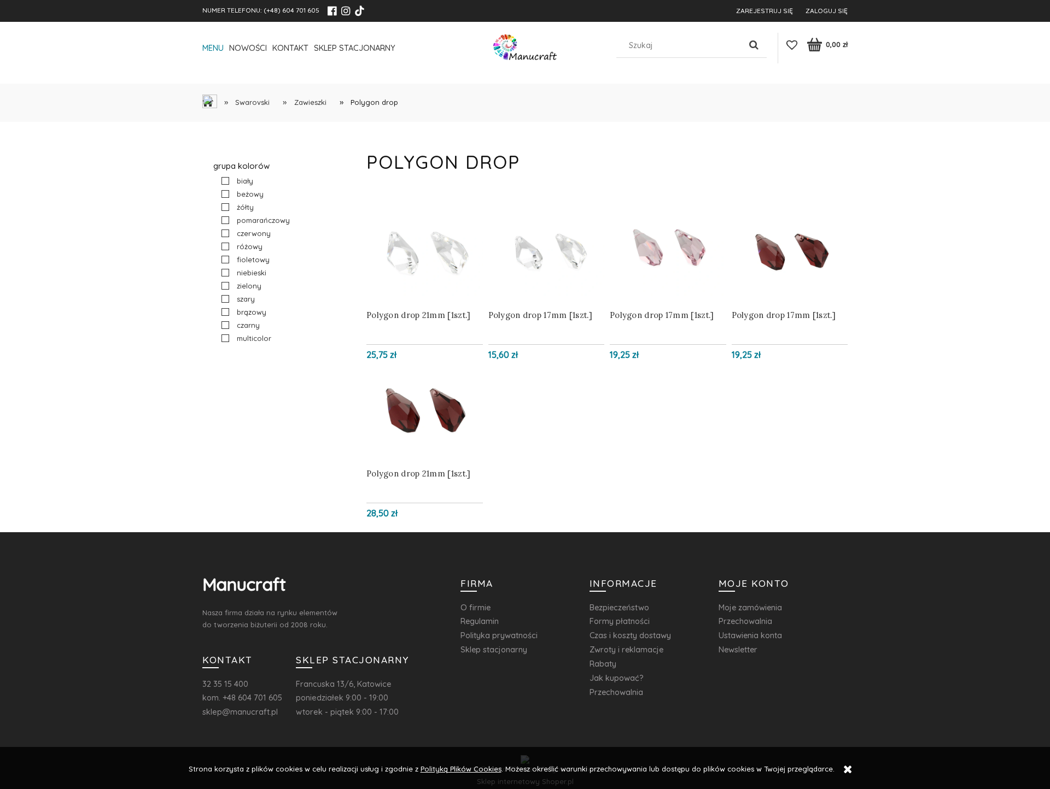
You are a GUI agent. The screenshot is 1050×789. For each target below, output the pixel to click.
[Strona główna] (525, 50)
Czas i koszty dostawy (630, 635)
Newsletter (738, 649)
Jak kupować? (617, 678)
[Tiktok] (359, 10)
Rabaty (603, 663)
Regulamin (479, 621)
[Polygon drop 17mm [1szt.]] (546, 253)
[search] (754, 45)
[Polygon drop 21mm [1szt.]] (424, 253)
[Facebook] (331, 10)
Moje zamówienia (750, 607)
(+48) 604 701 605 (291, 10)
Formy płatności (620, 621)
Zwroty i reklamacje (626, 649)
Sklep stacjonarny (493, 649)
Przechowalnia (616, 692)
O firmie (475, 607)
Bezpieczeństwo (619, 607)
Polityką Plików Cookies (461, 768)
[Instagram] (345, 10)
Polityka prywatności (499, 635)
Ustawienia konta (750, 635)
